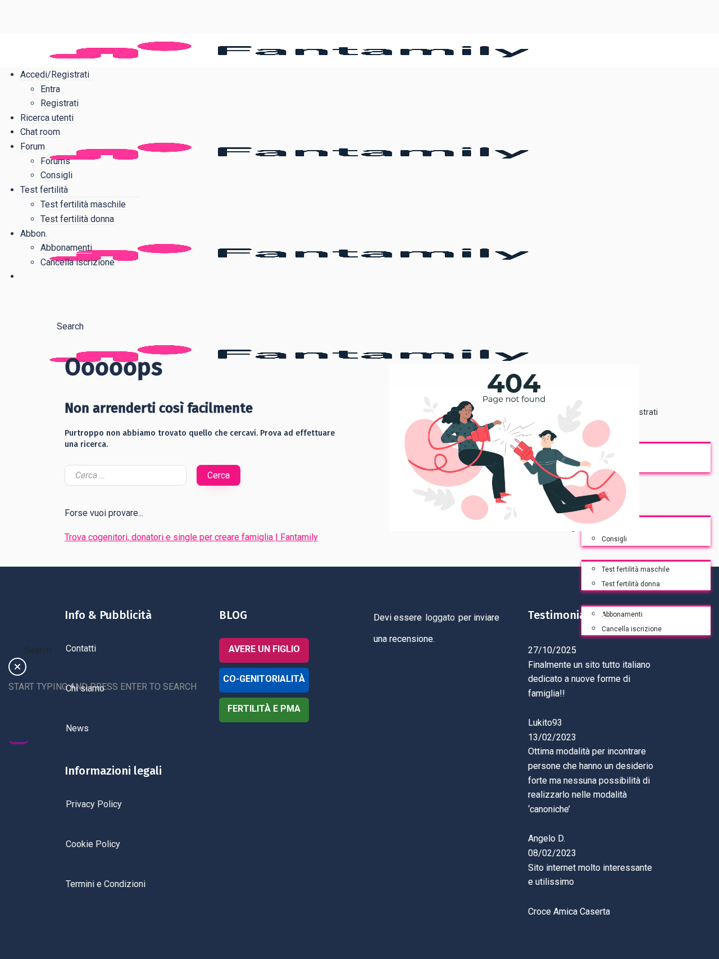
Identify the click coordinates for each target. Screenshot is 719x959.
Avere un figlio (264, 649)
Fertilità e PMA (264, 708)
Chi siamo (85, 688)
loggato (440, 617)
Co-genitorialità (264, 678)
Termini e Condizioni (105, 884)
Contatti (81, 648)
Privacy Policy (94, 804)
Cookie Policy (93, 844)
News (77, 728)
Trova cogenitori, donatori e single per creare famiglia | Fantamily (191, 537)
